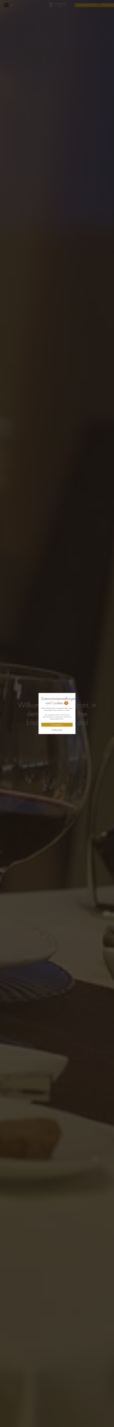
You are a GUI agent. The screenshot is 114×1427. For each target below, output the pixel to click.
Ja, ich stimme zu (57, 724)
